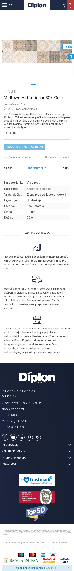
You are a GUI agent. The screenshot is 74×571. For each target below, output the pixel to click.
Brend (8, 168)
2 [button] (40, 84)
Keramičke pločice (14, 104)
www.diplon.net (21, 542)
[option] (37, 51)
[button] (10, 5)
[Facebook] (5, 437)
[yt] (13, 437)
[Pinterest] (29, 437)
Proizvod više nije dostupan (24, 147)
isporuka (9, 308)
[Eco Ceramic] (10, 91)
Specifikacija (36, 168)
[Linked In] (21, 437)
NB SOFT (41, 542)
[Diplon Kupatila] (37, 5)
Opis (66, 168)
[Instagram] (37, 437)
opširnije (51, 568)
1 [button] (33, 84)
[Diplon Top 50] (37, 513)
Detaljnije (12, 133)
